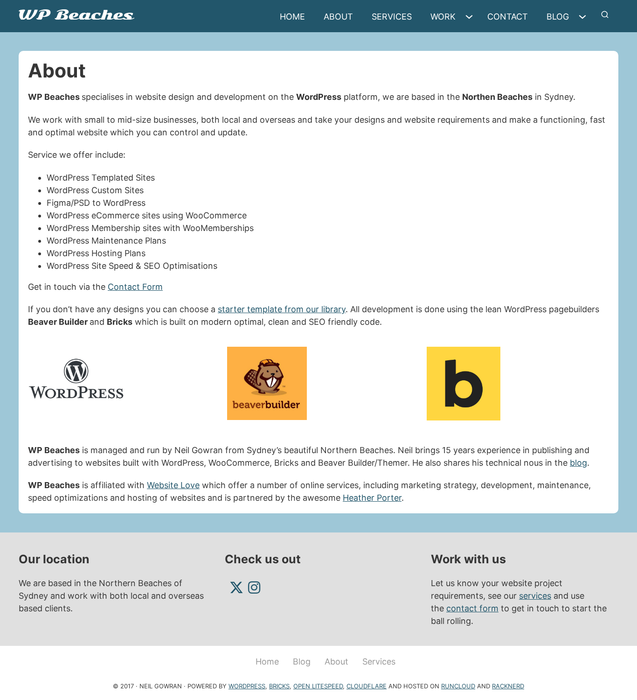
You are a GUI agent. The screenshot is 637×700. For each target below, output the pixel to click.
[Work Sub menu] (471, 16)
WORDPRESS (246, 686)
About (338, 16)
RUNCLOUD (458, 686)
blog (578, 463)
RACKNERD (508, 686)
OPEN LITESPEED (318, 686)
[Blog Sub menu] (584, 16)
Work (443, 16)
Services (392, 16)
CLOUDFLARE (366, 686)
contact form (472, 608)
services (535, 596)
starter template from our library (282, 309)
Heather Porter (372, 498)
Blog (558, 16)
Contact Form (135, 287)
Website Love (173, 485)
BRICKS (279, 686)
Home (292, 16)
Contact (507, 16)
